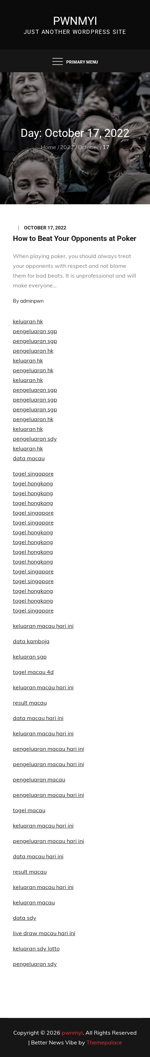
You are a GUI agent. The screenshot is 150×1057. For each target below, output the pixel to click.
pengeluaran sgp (35, 331)
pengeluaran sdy (35, 963)
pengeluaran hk (33, 350)
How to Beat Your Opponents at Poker (74, 238)
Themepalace (104, 1042)
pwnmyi (75, 21)
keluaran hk (28, 321)
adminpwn (32, 301)
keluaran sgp (30, 656)
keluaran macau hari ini (43, 825)
